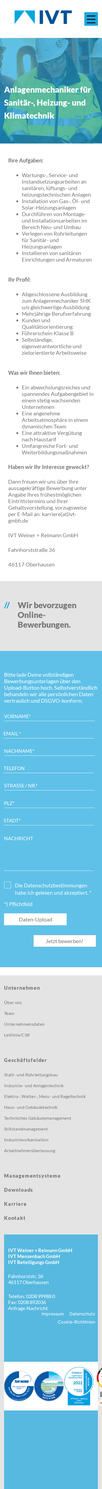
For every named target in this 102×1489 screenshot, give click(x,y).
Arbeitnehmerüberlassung (29, 1150)
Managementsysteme (32, 1176)
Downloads (18, 1190)
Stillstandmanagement (26, 1128)
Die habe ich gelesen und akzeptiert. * (53, 889)
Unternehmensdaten (24, 1024)
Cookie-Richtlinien (76, 1322)
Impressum (53, 1314)
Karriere (15, 1204)
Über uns (13, 1002)
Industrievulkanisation (26, 1139)
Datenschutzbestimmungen (55, 885)
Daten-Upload (35, 919)
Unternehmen (22, 988)
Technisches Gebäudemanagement (37, 1117)
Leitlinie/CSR (17, 1034)
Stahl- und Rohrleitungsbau (31, 1074)
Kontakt (15, 1218)
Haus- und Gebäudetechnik (31, 1107)
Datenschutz (82, 1314)
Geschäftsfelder (25, 1060)
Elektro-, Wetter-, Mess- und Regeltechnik (45, 1096)
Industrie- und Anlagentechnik (34, 1085)
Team (9, 1013)
